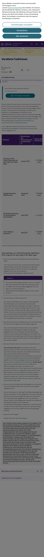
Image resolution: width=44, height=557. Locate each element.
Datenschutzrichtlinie (15, 8)
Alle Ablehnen (22, 36)
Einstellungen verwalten (21, 25)
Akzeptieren (22, 30)
